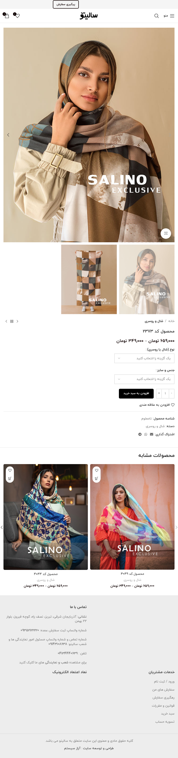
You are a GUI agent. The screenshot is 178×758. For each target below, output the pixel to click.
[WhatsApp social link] (146, 434)
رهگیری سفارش (164, 697)
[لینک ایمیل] (152, 434)
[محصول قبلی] (17, 321)
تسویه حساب (165, 722)
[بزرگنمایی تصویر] (166, 233)
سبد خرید (168, 713)
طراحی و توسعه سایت (98, 748)
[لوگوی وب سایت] (89, 15)
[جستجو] (156, 15)
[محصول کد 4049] (132, 517)
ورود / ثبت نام (164, 681)
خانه (171, 321)
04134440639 (68, 653)
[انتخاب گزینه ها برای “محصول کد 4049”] (96, 479)
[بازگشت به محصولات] (12, 321)
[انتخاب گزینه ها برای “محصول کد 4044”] (10, 479)
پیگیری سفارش (66, 4)
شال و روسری (154, 321)
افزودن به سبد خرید (136, 393)
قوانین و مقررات (163, 706)
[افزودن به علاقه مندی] (96, 470)
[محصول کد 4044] (45, 517)
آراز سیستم (72, 748)
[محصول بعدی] (6, 321)
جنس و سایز (166, 370)
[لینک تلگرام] (140, 434)
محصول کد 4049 (132, 574)
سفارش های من (163, 690)
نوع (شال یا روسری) (161, 349)
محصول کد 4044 (46, 574)
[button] (170, 135)
